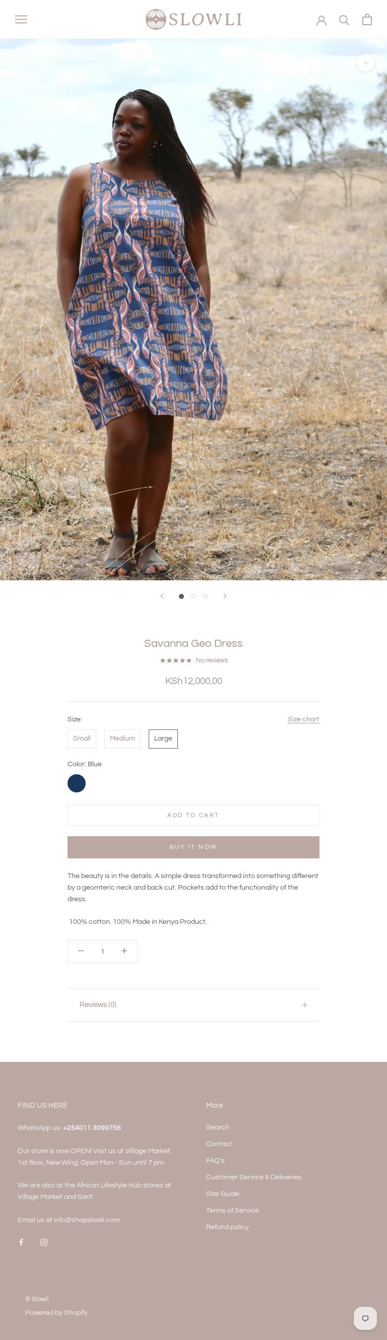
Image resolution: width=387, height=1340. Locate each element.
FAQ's (215, 1160)
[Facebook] (21, 1242)
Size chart (303, 719)
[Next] (225, 596)
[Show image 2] (193, 596)
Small (82, 738)
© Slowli (37, 1299)
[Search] (344, 19)
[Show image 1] (181, 596)
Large (163, 738)
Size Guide (222, 1193)
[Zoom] (365, 63)
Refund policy (227, 1227)
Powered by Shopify (56, 1312)
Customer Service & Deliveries (254, 1177)
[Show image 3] (205, 596)
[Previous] (161, 596)
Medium (122, 738)
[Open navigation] (21, 19)
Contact (219, 1144)
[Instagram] (43, 1242)
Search (217, 1127)
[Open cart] (367, 19)
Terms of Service (232, 1210)
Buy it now (194, 847)
